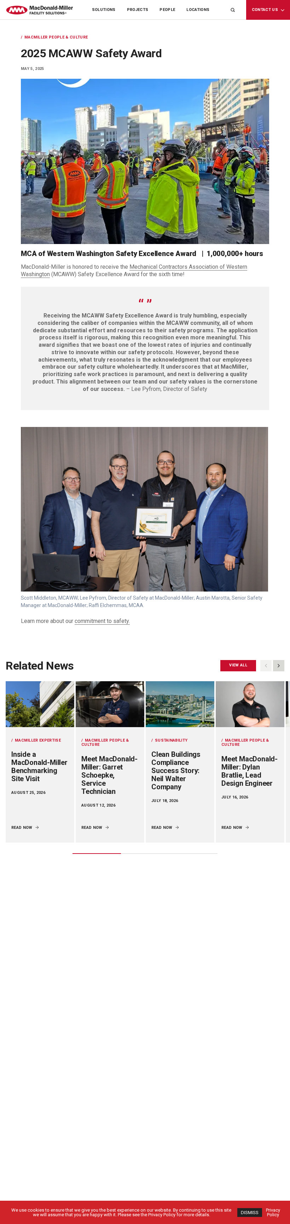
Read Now (22, 827)
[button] (278, 665)
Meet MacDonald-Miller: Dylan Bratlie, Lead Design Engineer (249, 771)
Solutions (104, 9)
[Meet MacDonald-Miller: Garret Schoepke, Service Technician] (110, 704)
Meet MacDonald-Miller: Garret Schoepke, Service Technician (109, 775)
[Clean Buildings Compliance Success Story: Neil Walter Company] (180, 704)
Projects (138, 9)
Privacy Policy (273, 1212)
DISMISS (250, 1212)
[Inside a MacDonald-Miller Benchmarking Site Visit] (40, 704)
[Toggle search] (232, 10)
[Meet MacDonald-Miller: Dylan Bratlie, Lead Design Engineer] (250, 704)
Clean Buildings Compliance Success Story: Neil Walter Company (176, 770)
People (167, 9)
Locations (197, 9)
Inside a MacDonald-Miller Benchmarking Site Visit (39, 766)
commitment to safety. (102, 621)
